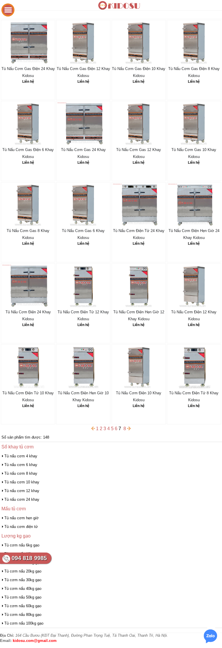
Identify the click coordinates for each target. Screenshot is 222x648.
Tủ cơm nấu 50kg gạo (22, 597)
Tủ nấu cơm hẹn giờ (21, 518)
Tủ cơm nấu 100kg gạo (23, 623)
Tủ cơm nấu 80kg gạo (22, 614)
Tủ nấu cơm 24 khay (21, 499)
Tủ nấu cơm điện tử (21, 526)
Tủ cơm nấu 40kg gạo (22, 588)
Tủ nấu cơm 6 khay (20, 465)
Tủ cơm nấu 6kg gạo (21, 545)
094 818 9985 (29, 558)
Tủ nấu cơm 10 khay (21, 482)
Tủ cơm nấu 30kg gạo (22, 580)
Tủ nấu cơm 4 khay (20, 456)
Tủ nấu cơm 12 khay (21, 491)
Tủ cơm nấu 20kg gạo (22, 571)
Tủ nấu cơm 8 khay (20, 473)
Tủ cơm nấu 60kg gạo (22, 606)
